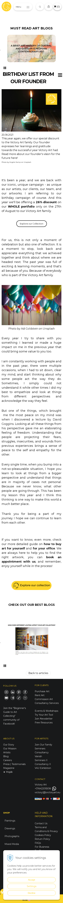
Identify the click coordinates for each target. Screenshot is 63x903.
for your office (44, 548)
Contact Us (41, 823)
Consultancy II (43, 764)
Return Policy (42, 839)
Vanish (38, 756)
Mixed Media (12, 844)
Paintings (10, 820)
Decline (31, 893)
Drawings (10, 828)
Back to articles (38, 673)
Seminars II (41, 760)
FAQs (38, 842)
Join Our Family (43, 744)
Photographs (12, 836)
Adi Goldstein (29, 328)
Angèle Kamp (15, 162)
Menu (18, 7)
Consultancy (42, 752)
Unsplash (27, 162)
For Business (42, 846)
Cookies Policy (43, 835)
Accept (31, 879)
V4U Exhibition (43, 768)
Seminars (40, 748)
